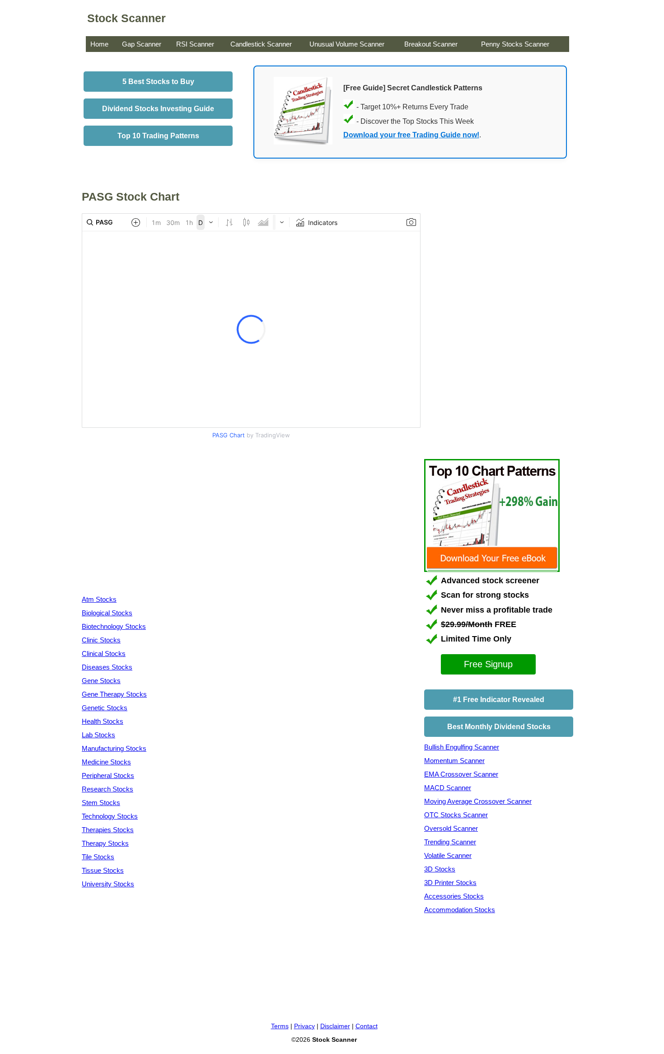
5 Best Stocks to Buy (158, 81)
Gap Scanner (141, 44)
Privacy (304, 1026)
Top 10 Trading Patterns (158, 136)
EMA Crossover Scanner (461, 774)
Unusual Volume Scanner (346, 44)
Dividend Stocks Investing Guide (158, 108)
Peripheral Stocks (108, 775)
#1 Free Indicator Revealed (498, 699)
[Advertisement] (158, 519)
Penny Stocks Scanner (515, 44)
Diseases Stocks (107, 667)
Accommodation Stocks (459, 909)
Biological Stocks (107, 613)
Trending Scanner (450, 842)
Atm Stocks (99, 599)
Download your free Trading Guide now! (411, 135)
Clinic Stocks (101, 640)
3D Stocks (439, 869)
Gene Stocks (101, 680)
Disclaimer (335, 1026)
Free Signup (488, 664)
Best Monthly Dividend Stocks (499, 727)
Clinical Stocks (104, 653)
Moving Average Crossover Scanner (478, 801)
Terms (280, 1026)
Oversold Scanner (451, 828)
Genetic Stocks (104, 708)
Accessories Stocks (454, 896)
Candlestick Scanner (261, 44)
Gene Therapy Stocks (114, 694)
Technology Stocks (110, 816)
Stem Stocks (101, 802)
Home (99, 44)
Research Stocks (107, 789)
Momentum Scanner (454, 760)
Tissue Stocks (103, 870)
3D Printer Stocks (450, 882)
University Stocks (108, 884)
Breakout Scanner (431, 44)
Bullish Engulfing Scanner (461, 747)
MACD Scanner (447, 788)
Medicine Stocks (106, 762)
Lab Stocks (98, 735)
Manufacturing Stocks (114, 748)
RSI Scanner (195, 44)
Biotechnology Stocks (114, 626)
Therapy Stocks (105, 843)
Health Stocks (102, 721)
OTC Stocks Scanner (456, 815)
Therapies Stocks (108, 830)
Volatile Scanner (448, 855)
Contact (366, 1026)
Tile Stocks (98, 857)
